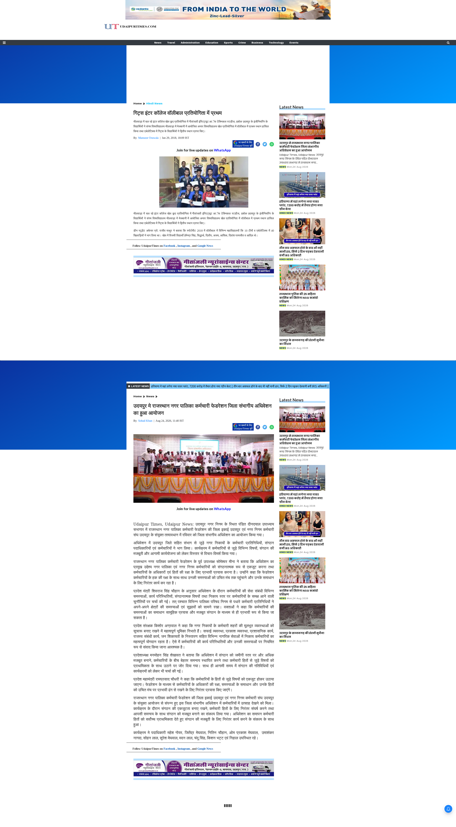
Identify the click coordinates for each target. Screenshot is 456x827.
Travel (171, 42)
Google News (205, 245)
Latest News (291, 107)
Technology (276, 42)
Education (211, 42)
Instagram (183, 245)
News (157, 42)
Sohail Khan (145, 420)
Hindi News (154, 103)
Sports (228, 42)
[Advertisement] (228, 70)
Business (257, 42)
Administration (190, 42)
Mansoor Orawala (148, 137)
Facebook (169, 245)
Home (137, 103)
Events (293, 42)
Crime (242, 42)
